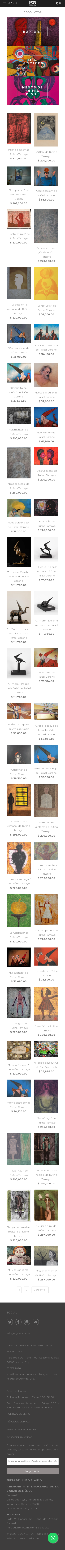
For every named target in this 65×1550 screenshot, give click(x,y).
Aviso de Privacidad (20, 1437)
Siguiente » (40, 1289)
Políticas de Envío (18, 1413)
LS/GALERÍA (25, 1533)
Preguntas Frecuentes (21, 1429)
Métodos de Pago (18, 1421)
